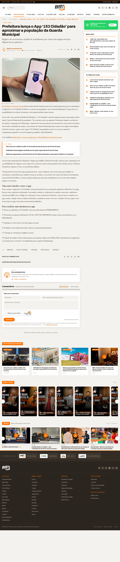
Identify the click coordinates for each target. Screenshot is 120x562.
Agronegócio (6, 499)
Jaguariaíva (35, 494)
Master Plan (94, 495)
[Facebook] (99, 7)
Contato (93, 482)
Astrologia (64, 494)
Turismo (96, 14)
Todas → (115, 382)
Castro (34, 479)
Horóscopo (64, 482)
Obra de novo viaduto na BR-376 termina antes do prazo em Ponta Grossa (33, 146)
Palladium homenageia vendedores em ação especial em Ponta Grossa (32, 150)
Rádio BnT (115, 2)
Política (41, 14)
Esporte (80, 14)
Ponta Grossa (19, 14)
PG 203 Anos (31, 14)
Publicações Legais (67, 497)
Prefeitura (56, 249)
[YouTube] (109, 7)
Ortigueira (35, 505)
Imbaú (33, 514)
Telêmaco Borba (36, 491)
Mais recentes (64, 286)
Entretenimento (108, 14)
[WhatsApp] (113, 7)
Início (4, 19)
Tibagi (34, 488)
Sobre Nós (94, 479)
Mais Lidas (5, 482)
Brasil (88, 14)
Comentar (39, 50)
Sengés (34, 499)
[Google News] (116, 7)
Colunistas (5, 511)
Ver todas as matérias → (19, 279)
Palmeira (34, 485)
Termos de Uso (95, 488)
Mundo (4, 508)
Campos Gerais (107, 2)
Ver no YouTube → (112, 423)
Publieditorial (6, 520)
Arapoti (34, 497)
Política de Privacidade (97, 485)
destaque (34, 249)
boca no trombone (22, 249)
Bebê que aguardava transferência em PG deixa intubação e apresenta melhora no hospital (39, 154)
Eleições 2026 (51, 14)
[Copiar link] (78, 49)
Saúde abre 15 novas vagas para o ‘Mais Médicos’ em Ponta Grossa (37, 137)
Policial (62, 14)
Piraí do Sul (35, 511)
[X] (102, 7)
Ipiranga (34, 502)
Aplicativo (10, 249)
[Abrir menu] (3, 7)
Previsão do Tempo (67, 479)
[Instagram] (106, 7)
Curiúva (34, 508)
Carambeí (34, 482)
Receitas (64, 491)
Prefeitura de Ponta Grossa (14, 106)
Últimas (8, 14)
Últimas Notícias (7, 479)
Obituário (64, 485)
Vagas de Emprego (67, 488)
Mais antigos (75, 286)
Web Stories (65, 499)
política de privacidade (51, 324)
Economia (71, 14)
